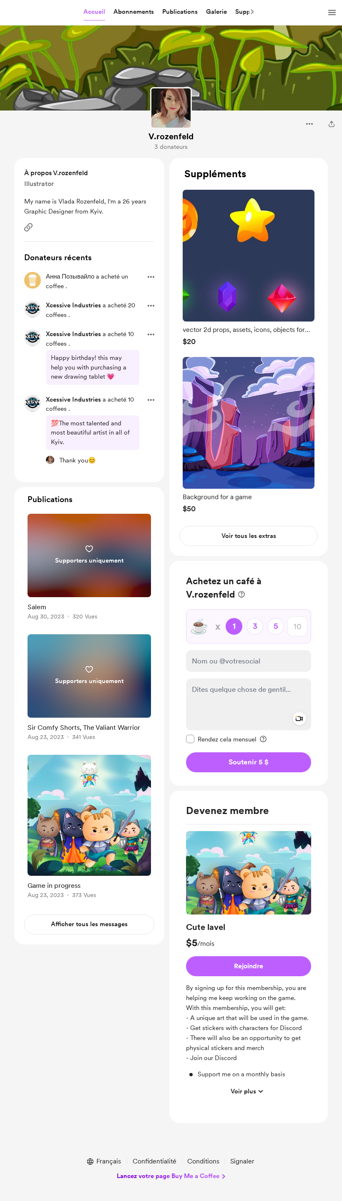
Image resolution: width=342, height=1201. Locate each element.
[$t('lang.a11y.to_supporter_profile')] (50, 460)
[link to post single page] (89, 568)
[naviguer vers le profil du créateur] (171, 108)
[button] (94, 12)
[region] (248, 357)
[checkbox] (221, 739)
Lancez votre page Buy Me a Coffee (168, 1176)
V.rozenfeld (171, 136)
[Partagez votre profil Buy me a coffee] (331, 124)
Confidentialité (154, 1161)
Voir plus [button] (243, 1091)
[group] (248, 267)
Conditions (203, 1161)
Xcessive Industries (73, 305)
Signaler (242, 1161)
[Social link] (28, 227)
